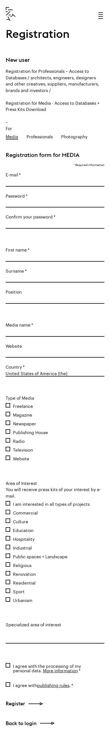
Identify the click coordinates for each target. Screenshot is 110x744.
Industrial (22, 547)
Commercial (25, 512)
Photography (74, 136)
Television (23, 449)
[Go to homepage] (10, 14)
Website (14, 345)
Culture (20, 521)
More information (60, 670)
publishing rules (53, 684)
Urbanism (22, 600)
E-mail (12, 174)
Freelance (23, 405)
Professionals (40, 136)
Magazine (22, 414)
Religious (22, 565)
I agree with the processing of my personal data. (47, 667)
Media (12, 136)
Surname (15, 270)
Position (14, 291)
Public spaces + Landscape (40, 556)
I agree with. (42, 684)
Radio (19, 440)
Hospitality (24, 538)
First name (16, 249)
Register (15, 703)
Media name (18, 324)
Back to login (21, 723)
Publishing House (30, 432)
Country (14, 366)
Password (15, 195)
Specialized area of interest (33, 624)
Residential (24, 582)
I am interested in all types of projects (51, 503)
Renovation (24, 573)
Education (23, 530)
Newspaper (24, 423)
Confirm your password (29, 216)
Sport (19, 591)
